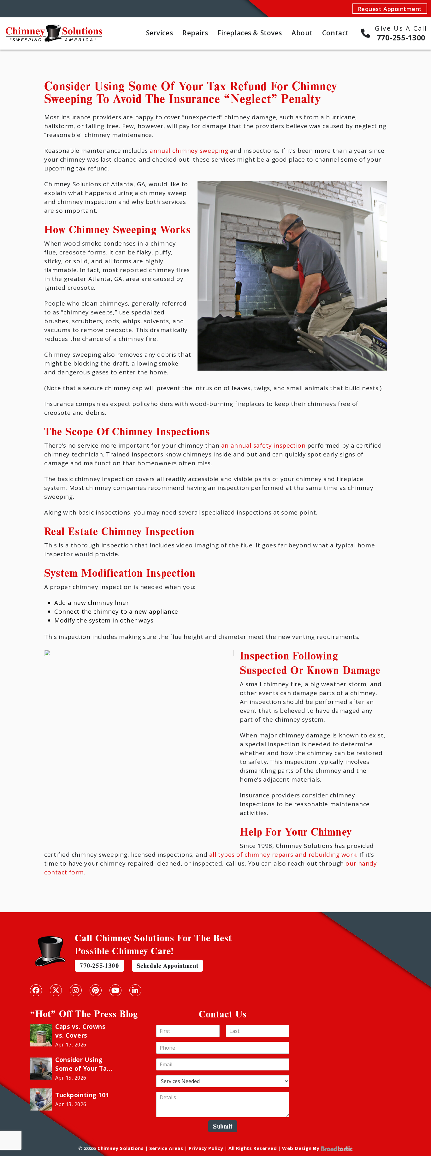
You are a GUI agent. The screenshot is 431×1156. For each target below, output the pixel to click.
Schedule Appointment (167, 965)
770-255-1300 (99, 965)
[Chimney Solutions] (54, 28)
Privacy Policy (206, 1148)
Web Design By (301, 1148)
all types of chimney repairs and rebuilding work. (283, 854)
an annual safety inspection (263, 445)
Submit (223, 1126)
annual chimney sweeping (189, 150)
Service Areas (166, 1148)
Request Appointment (390, 9)
